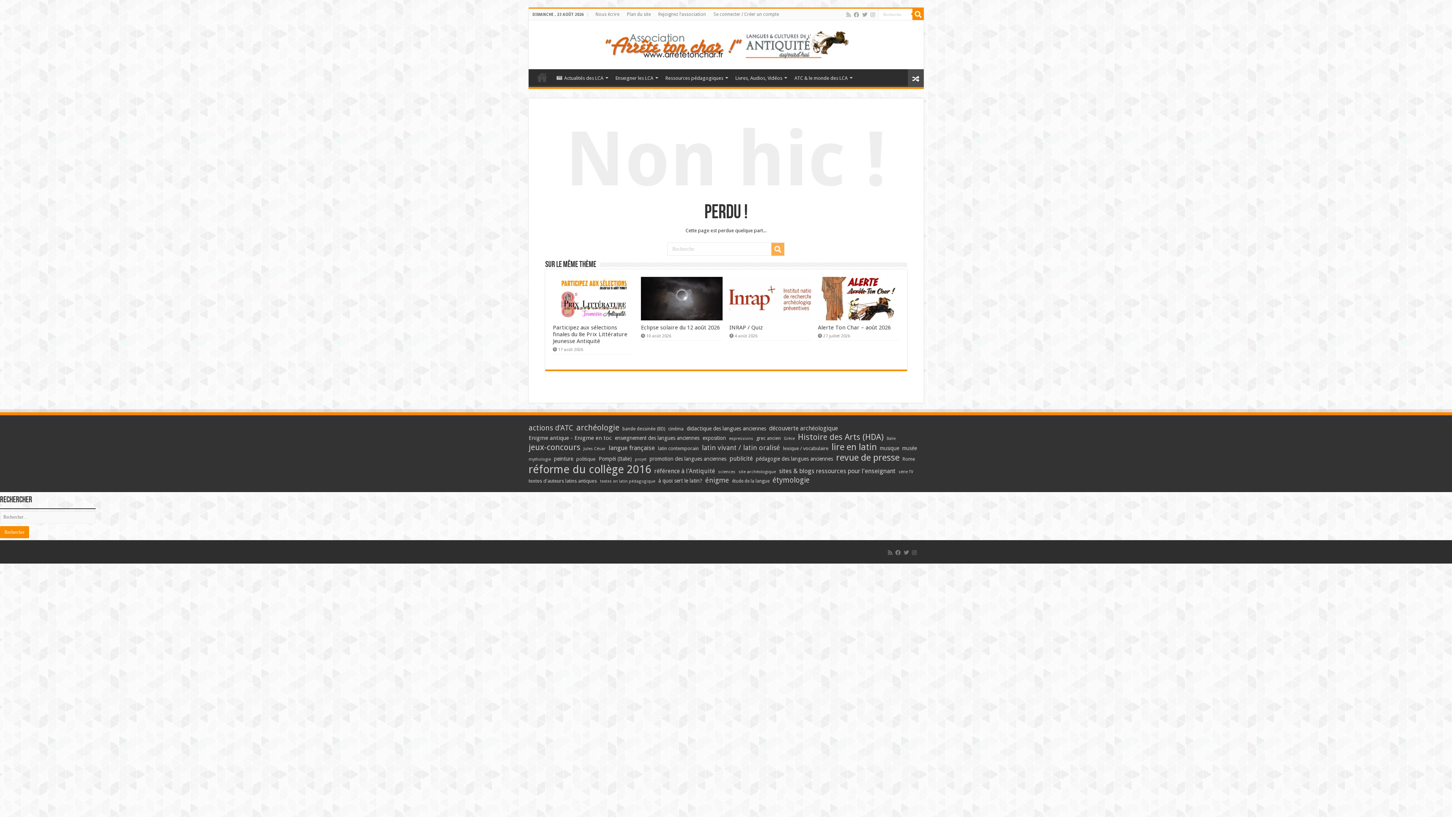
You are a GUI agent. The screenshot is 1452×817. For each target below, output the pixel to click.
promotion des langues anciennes (688, 459)
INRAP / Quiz (746, 327)
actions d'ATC (551, 428)
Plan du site (639, 14)
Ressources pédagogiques (694, 78)
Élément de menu (542, 77)
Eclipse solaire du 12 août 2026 (680, 327)
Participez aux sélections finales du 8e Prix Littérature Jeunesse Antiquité (590, 334)
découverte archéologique (803, 428)
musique (889, 448)
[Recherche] (918, 14)
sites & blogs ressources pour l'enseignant (837, 471)
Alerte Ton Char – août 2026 (854, 327)
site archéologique (757, 471)
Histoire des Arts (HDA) (841, 437)
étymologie (791, 480)
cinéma (676, 429)
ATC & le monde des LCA (821, 78)
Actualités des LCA (583, 78)
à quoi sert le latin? (680, 481)
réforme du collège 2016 (590, 469)
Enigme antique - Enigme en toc (570, 438)
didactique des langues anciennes (726, 429)
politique (586, 459)
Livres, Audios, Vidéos (758, 78)
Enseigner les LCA (634, 78)
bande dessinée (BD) (643, 429)
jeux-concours (554, 447)
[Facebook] (856, 14)
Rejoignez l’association (682, 14)
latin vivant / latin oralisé (741, 448)
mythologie (540, 459)
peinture (563, 459)
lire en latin (854, 447)
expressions (741, 438)
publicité (741, 458)
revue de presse (868, 457)
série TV (905, 471)
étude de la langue (750, 481)
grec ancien (768, 438)
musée (909, 448)
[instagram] (873, 14)
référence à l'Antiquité (684, 471)
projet (641, 459)
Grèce (789, 438)
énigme (717, 480)
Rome (909, 459)
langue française (632, 448)
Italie (891, 438)
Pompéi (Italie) (615, 459)
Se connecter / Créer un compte (746, 14)
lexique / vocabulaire (805, 448)
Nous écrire (607, 14)
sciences (726, 471)
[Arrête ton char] (726, 43)
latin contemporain (678, 448)
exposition (714, 438)
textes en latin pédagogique (627, 481)
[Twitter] (864, 14)
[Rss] (848, 14)
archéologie (597, 427)
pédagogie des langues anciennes (794, 459)
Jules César (594, 448)
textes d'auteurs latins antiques (563, 481)
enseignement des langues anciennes (657, 438)
